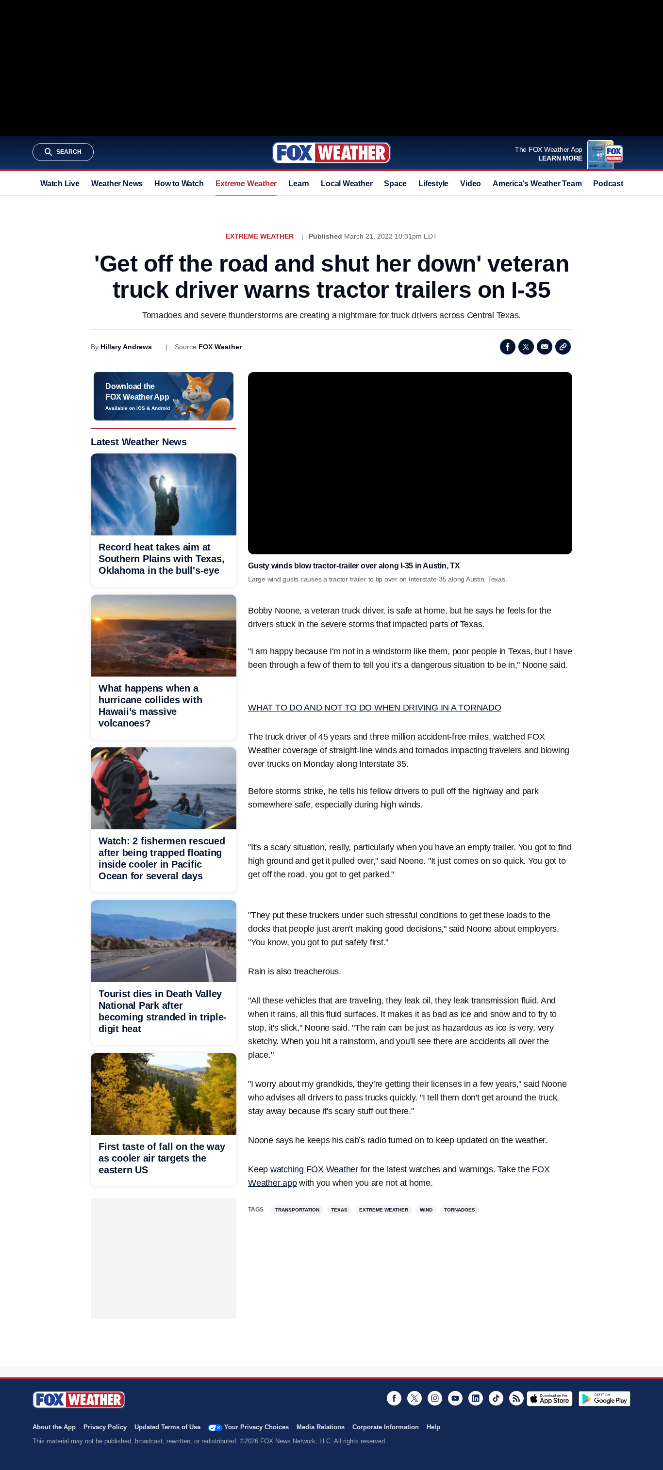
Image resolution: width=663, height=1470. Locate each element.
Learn (298, 183)
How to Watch (178, 183)
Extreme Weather (246, 183)
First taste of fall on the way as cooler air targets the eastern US (162, 1158)
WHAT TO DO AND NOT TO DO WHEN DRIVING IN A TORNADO (374, 707)
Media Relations (321, 1427)
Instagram (435, 1398)
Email (544, 347)
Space (395, 183)
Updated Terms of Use (167, 1427)
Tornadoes (459, 1209)
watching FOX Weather (314, 1169)
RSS (516, 1398)
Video (470, 183)
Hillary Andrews (126, 347)
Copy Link (563, 347)
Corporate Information (385, 1427)
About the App (54, 1427)
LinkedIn (475, 1398)
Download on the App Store (550, 1398)
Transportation (297, 1209)
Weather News (117, 183)
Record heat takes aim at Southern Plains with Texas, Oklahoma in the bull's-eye (161, 559)
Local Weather (346, 183)
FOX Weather (220, 347)
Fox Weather (331, 152)
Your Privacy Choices (256, 1427)
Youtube (455, 1398)
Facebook (507, 347)
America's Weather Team (537, 183)
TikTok (496, 1398)
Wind (426, 1209)
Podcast (608, 183)
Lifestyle (433, 183)
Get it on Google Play (604, 1398)
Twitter (526, 347)
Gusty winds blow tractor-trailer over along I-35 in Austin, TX (354, 566)
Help (433, 1427)
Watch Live (60, 183)
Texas (339, 1209)
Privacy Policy (105, 1427)
